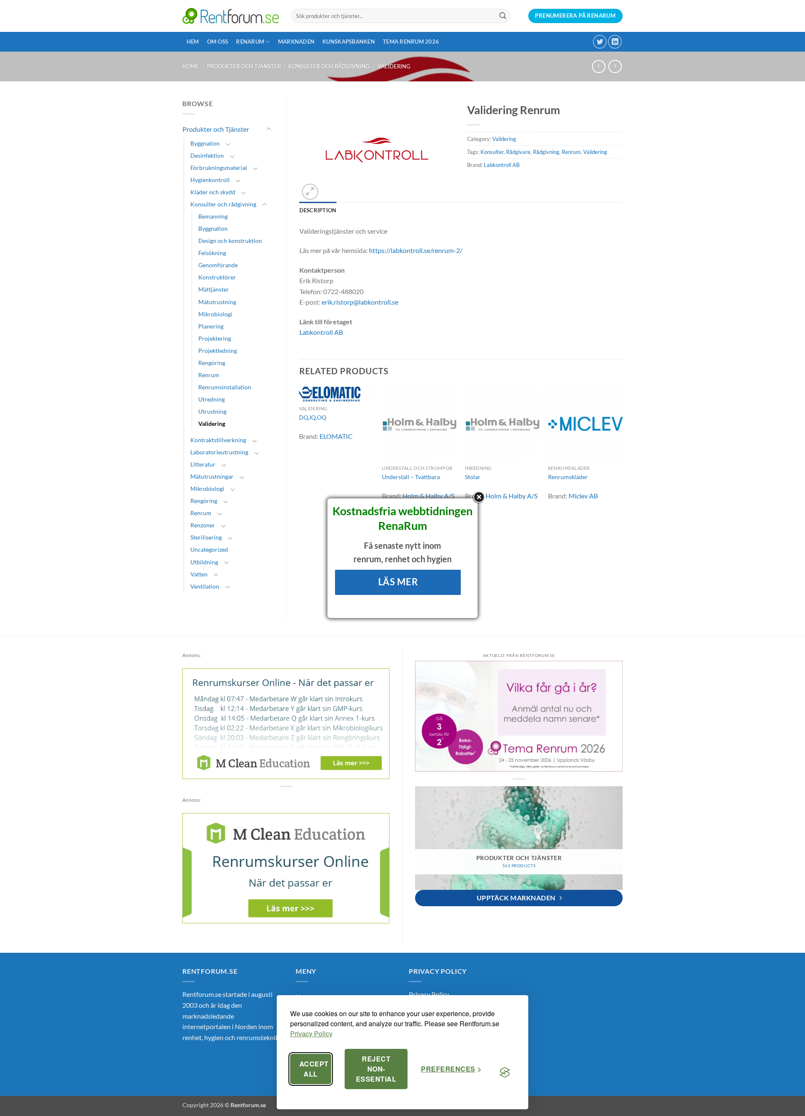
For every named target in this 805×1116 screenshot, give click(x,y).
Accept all (314, 1069)
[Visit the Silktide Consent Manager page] (505, 1072)
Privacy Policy (311, 1033)
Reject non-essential (376, 1069)
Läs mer (398, 581)
